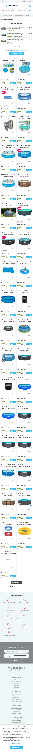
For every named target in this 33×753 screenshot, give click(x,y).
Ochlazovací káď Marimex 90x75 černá (25, 291)
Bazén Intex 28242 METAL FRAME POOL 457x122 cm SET (8, 466)
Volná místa (16, 683)
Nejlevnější (14, 50)
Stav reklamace (16, 711)
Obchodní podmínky (16, 694)
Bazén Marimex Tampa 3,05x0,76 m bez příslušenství (8, 292)
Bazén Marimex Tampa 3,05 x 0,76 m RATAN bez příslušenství (8, 321)
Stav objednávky (16, 709)
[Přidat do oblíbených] (15, 75)
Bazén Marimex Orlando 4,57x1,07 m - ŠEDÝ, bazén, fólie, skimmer (24, 495)
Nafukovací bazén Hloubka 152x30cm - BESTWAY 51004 (8, 60)
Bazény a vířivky (19, 15)
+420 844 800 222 (16, 720)
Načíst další (15, 582)
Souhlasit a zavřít (16, 747)
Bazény (27, 15)
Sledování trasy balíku (16, 708)
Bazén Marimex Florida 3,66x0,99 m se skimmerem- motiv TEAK (24, 176)
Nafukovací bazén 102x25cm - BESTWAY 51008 (24, 118)
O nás (16, 680)
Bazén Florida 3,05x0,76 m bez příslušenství (24, 146)
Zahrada (11, 15)
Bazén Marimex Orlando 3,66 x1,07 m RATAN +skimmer (24, 466)
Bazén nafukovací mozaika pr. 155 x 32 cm (24, 262)
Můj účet (25, 1)
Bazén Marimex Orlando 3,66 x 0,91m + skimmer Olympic (8, 408)
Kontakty (16, 685)
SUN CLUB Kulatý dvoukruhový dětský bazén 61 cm (24, 524)
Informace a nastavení (16, 743)
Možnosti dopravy (16, 695)
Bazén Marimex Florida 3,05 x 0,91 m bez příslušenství (8, 350)
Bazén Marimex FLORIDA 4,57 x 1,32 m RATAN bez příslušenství (25, 234)
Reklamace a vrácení (17, 701)
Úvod (5, 15)
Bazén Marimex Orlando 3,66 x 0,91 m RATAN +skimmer (24, 408)
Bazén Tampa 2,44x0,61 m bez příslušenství (8, 88)
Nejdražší (19, 50)
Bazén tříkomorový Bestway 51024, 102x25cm (8, 524)
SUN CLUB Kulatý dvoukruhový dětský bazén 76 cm (8, 553)
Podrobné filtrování (17, 53)
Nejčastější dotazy (16, 713)
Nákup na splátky (16, 699)
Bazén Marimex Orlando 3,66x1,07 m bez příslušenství (24, 205)
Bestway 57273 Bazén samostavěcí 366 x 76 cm (8, 146)
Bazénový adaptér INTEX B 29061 (8, 117)
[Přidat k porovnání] (13, 75)
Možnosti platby (16, 697)
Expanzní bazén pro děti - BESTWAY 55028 (25, 59)
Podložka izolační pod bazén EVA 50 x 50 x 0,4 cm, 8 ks (8, 263)
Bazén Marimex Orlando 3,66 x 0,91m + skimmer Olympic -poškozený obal (24, 379)
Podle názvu (24, 50)
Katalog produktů (16, 681)
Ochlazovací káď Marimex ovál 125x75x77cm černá (8, 378)
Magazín (16, 687)
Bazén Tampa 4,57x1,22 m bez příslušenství (24, 88)
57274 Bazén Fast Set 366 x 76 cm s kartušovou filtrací (8, 176)
